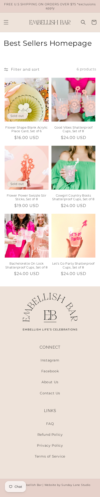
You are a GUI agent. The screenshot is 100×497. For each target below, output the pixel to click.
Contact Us (50, 393)
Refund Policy (50, 434)
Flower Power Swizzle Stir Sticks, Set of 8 (27, 197)
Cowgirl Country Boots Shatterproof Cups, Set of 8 (73, 197)
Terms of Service (50, 456)
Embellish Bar (31, 485)
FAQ (50, 423)
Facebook (50, 371)
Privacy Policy (50, 445)
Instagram (50, 360)
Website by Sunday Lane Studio (67, 485)
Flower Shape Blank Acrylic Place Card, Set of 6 (26, 129)
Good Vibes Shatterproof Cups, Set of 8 (73, 129)
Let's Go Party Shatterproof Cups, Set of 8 (73, 265)
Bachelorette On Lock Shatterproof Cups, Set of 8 (26, 265)
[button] (6, 22)
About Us (50, 382)
